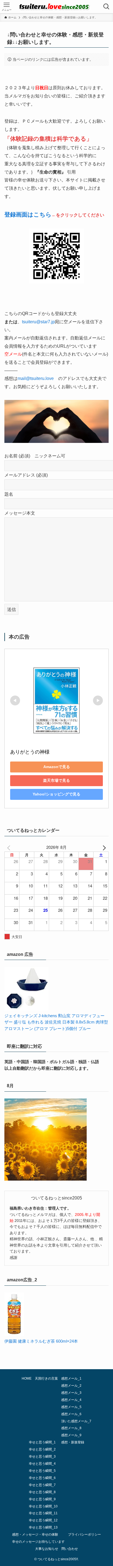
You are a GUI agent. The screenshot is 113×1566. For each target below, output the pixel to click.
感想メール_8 (71, 1428)
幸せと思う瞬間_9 (42, 1499)
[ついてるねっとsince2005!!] (56, 6)
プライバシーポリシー (84, 1534)
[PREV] (9, 847)
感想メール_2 (71, 1386)
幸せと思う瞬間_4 (42, 1464)
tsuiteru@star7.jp (38, 321)
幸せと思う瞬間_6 (42, 1478)
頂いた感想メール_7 (76, 1421)
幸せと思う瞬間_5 (42, 1471)
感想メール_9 (71, 1435)
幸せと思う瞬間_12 (43, 1520)
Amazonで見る (56, 767)
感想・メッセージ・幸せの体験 (35, 1534)
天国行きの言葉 (46, 1378)
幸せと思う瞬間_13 (43, 1527)
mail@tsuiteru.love (36, 378)
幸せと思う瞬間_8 (42, 1492)
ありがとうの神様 (30, 752)
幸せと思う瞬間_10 (43, 1506)
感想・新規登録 (72, 1442)
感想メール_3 (71, 1393)
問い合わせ (69, 1549)
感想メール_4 (71, 1400)
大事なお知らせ (46, 1549)
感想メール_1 (71, 1378)
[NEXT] (103, 847)
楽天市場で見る (56, 780)
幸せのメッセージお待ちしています (38, 1542)
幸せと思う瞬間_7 (42, 1485)
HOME (27, 1378)
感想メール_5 (71, 1407)
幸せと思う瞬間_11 (43, 1513)
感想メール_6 (71, 1414)
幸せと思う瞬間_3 (42, 1456)
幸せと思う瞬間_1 (42, 1442)
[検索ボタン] (106, 6)
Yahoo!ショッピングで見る (56, 794)
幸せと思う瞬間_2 (42, 1449)
